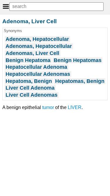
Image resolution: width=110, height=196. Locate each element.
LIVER (75, 107)
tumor (48, 107)
